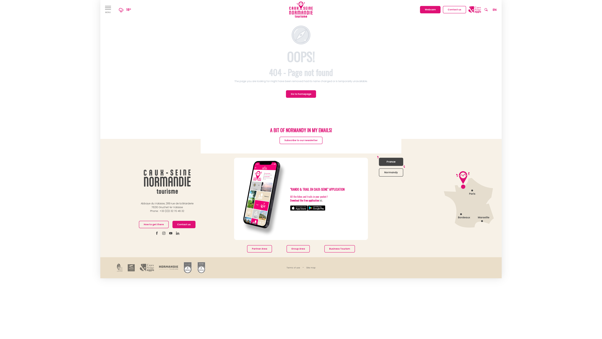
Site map (311, 267)
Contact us (184, 224)
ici (321, 200)
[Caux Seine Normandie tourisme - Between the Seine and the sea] (301, 10)
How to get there (154, 224)
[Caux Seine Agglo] (146, 268)
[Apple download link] (299, 208)
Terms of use (293, 267)
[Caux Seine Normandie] (167, 182)
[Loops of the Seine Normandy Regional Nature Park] (119, 267)
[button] (486, 9)
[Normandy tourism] (168, 267)
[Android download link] (316, 208)
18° (128, 9)
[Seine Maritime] (131, 268)
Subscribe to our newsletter (301, 140)
